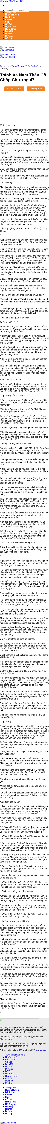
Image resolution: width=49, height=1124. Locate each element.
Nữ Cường (10, 29)
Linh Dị (8, 19)
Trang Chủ (10, 12)
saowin (43, 1050)
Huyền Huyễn (12, 15)
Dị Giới (8, 1066)
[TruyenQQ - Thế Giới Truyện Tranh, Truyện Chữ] (11, 1)
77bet (35, 1050)
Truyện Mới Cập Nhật (15, 1055)
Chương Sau (36, 89)
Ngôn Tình (10, 26)
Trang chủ (4, 66)
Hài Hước (10, 1074)
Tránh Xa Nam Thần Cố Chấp (25, 66)
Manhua (9, 1081)
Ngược (8, 34)
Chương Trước (14, 89)
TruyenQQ (5, 1027)
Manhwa (9, 1083)
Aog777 (18, 1050)
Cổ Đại (8, 24)
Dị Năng (9, 36)
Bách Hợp (10, 17)
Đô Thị (8, 38)
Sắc (7, 22)
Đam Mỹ (9, 31)
